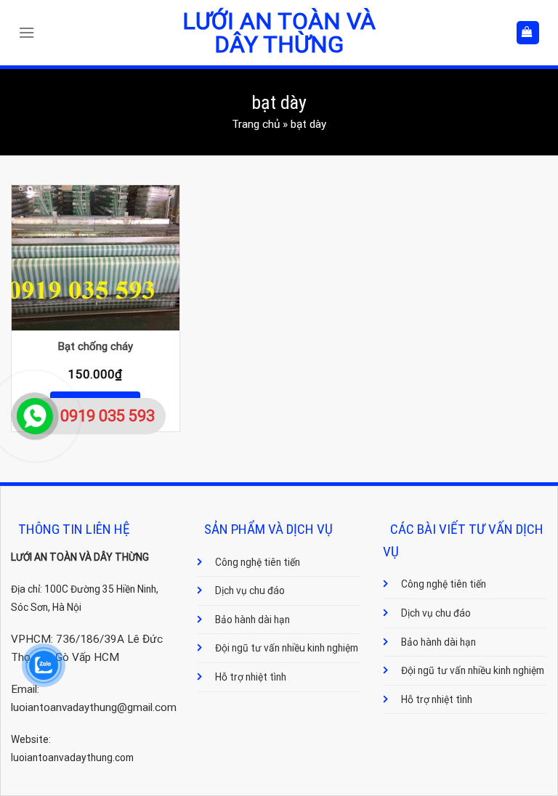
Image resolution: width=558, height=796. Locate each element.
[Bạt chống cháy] (95, 257)
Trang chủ (256, 124)
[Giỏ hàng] (528, 32)
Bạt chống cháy (95, 346)
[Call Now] (35, 416)
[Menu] (30, 32)
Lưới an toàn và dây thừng (279, 32)
